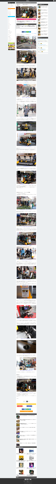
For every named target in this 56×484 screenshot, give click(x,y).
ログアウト (9, 41)
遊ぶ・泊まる (9, 24)
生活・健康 (9, 14)
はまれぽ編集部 (35, 33)
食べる (9, 17)
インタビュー (9, 15)
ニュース (10, 7)
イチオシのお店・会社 (11, 6)
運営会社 (9, 36)
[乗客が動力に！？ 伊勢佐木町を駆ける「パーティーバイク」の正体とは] (30, 32)
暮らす (9, 23)
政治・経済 (9, 9)
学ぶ (8, 22)
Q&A (8, 34)
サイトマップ (9, 35)
